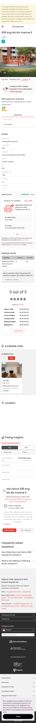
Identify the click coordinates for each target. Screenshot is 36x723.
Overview (4, 79)
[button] (17, 234)
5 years (24, 452)
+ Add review (18, 331)
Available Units (14, 79)
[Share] (3, 41)
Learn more (25, 240)
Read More (7, 524)
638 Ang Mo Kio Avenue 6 (10, 386)
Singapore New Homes (9, 696)
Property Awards (18, 648)
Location (25, 79)
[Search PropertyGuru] (33, 635)
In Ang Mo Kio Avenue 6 (13, 592)
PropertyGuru (6, 678)
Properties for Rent (8, 691)
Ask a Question (9, 530)
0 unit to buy (7, 119)
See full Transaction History (11, 443)
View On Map (28, 201)
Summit (18, 657)
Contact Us (5, 619)
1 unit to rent (7, 124)
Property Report (18, 664)
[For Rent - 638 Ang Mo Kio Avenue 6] (11, 370)
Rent (11, 358)
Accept (18, 716)
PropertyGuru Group (8, 615)
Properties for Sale (8, 687)
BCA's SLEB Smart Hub (16, 244)
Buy (5, 358)
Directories (5, 682)
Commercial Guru (18, 641)
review (21, 304)
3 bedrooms (8, 452)
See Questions (26, 530)
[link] (18, 89)
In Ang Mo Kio (26, 592)
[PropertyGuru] (18, 26)
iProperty (18, 670)
